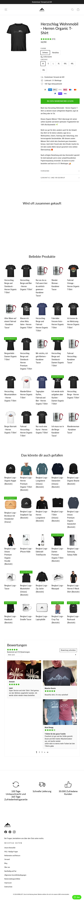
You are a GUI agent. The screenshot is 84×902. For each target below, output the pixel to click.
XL (59, 64)
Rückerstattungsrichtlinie (12, 879)
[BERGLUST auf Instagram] (14, 832)
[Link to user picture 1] (24, 669)
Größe (44, 59)
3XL (43, 70)
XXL (65, 64)
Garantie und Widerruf (53, 178)
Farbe (43, 48)
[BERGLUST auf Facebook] (5, 832)
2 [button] (39, 752)
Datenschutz (8, 887)
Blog (5, 863)
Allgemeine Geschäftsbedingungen (15, 875)
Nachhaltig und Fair (10, 871)
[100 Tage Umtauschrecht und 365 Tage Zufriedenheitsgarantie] (16, 784)
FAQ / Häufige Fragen (11, 852)
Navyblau (55, 53)
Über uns (7, 867)
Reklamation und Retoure (12, 856)
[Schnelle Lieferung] (42, 784)
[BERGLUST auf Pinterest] (10, 832)
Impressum (8, 883)
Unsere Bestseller (10, 848)
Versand (45, 171)
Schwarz (45, 53)
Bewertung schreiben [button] (68, 650)
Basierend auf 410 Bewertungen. (18, 652)
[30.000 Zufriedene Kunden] (68, 784)
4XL (72, 64)
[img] (24, 684)
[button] (46, 39)
